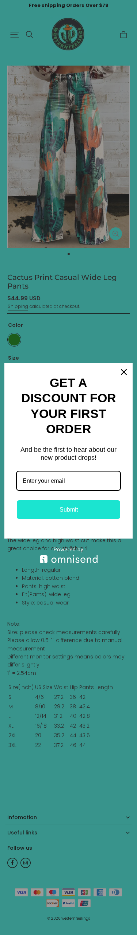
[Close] (124, 372)
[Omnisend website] (68, 555)
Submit (69, 509)
